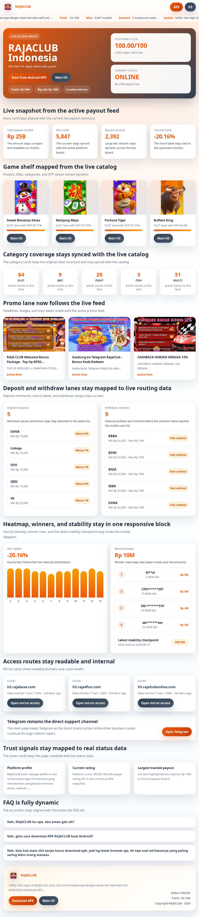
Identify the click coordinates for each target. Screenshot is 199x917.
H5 (190, 7)
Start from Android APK (29, 77)
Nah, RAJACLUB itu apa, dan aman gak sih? (40, 822)
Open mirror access (25, 703)
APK (176, 7)
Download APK (23, 901)
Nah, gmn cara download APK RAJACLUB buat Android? (50, 836)
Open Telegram (177, 732)
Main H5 (61, 77)
